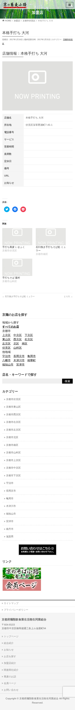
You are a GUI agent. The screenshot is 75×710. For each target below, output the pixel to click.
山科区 (17, 347)
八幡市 (6, 360)
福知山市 (7, 364)
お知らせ (9, 649)
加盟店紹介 (10, 663)
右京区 (29, 339)
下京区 (29, 335)
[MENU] (69, 5)
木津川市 (19, 360)
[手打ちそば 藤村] (17, 267)
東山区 (6, 339)
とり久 (68, 296)
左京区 (6, 343)
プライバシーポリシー (16, 609)
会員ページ (10, 683)
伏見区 (6, 347)
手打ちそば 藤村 (11, 277)
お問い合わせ (11, 689)
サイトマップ (11, 603)
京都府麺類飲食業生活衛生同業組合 (38, 698)
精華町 (31, 360)
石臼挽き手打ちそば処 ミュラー (18, 296)
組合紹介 (9, 643)
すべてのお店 (10, 326)
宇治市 (6, 356)
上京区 (6, 335)
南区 (24, 343)
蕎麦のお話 (10, 676)
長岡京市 (19, 356)
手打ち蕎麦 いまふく (13, 247)
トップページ (11, 636)
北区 (16, 343)
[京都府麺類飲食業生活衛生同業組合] (15, 4)
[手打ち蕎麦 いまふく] (17, 236)
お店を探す (10, 656)
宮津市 (20, 364)
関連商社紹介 (11, 669)
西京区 (17, 339)
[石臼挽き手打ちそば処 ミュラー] (51, 236)
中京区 (17, 335)
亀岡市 (31, 356)
